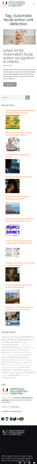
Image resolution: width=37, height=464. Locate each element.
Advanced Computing (11, 337)
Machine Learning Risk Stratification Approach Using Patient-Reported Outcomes (20, 112)
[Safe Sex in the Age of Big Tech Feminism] (12, 186)
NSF (21, 362)
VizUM (22, 375)
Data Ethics (31, 347)
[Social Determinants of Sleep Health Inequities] (12, 166)
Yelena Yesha (8, 377)
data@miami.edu (6, 407)
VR (25, 375)
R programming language (21, 365)
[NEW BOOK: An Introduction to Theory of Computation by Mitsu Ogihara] (12, 144)
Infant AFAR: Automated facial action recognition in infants (18, 56)
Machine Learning (18, 357)
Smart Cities (24, 367)
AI (23, 336)
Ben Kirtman (13, 342)
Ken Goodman (23, 355)
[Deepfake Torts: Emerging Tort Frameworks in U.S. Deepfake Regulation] (12, 274)
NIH (18, 362)
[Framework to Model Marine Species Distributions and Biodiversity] (12, 208)
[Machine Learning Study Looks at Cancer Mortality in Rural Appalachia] (12, 296)
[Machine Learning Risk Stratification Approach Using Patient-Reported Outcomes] (12, 122)
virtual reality (4, 375)
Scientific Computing (13, 367)
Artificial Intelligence (19, 339)
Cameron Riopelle (9, 345)
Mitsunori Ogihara (9, 360)
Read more (11, 85)
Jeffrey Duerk (14, 355)
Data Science (7, 350)
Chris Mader (22, 345)
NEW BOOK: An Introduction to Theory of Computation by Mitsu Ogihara (18, 134)
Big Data (24, 342)
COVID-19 (27, 345)
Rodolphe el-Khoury (7, 365)
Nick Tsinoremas (9, 362)
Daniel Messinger (9, 347)
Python (26, 362)
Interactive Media (5, 355)
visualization (14, 375)
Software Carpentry (12, 369)
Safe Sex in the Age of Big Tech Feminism (18, 177)
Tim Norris (30, 372)
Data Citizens (23, 347)
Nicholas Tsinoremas (24, 360)
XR (27, 375)
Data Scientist (19, 350)
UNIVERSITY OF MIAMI (7, 397)
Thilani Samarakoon (16, 373)
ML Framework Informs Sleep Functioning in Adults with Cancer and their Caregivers (19, 220)
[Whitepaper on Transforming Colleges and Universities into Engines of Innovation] (12, 319)
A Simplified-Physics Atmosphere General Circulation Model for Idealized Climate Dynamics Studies (18, 242)
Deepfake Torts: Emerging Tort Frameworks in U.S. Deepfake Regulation (20, 264)
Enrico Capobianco (17, 352)
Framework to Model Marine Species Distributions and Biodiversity (17, 198)
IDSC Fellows (26, 352)
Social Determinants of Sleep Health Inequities (17, 156)
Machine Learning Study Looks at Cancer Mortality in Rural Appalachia (18, 286)
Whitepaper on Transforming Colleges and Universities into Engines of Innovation (19, 308)
